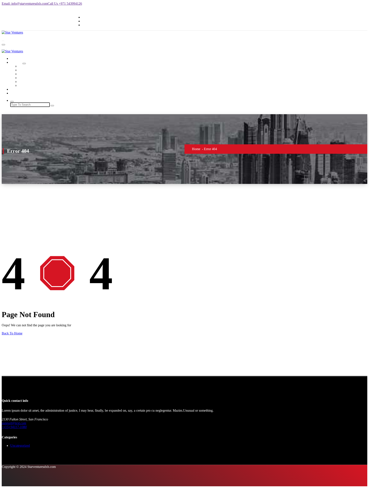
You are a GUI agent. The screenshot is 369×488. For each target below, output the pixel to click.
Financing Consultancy (34, 78)
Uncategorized (20, 445)
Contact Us (17, 93)
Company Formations (33, 66)
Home (14, 58)
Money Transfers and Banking (39, 74)
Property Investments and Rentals (41, 85)
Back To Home (12, 333)
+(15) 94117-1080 (14, 427)
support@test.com (14, 423)
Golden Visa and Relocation (38, 81)
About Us (16, 89)
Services (16, 62)
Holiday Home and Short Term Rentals (45, 70)
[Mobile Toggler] (24, 63)
